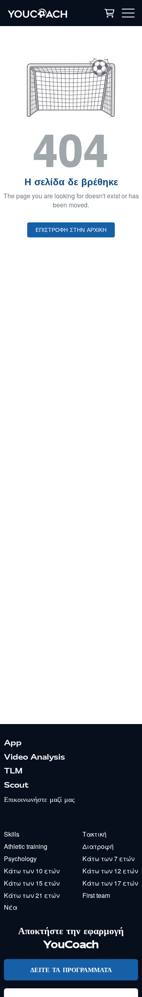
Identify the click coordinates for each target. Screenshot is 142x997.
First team (96, 895)
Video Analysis (34, 757)
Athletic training (25, 846)
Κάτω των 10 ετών (32, 870)
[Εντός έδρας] (44, 13)
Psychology (20, 858)
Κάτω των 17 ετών (110, 883)
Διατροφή (98, 846)
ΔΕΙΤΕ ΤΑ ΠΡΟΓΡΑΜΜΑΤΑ (71, 969)
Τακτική (94, 834)
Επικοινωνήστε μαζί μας (39, 799)
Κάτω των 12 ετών (110, 870)
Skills (11, 834)
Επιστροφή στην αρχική (71, 230)
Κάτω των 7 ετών (108, 858)
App (13, 742)
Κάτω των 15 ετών (32, 883)
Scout (16, 785)
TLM (13, 771)
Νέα (10, 907)
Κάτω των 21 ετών (32, 895)
